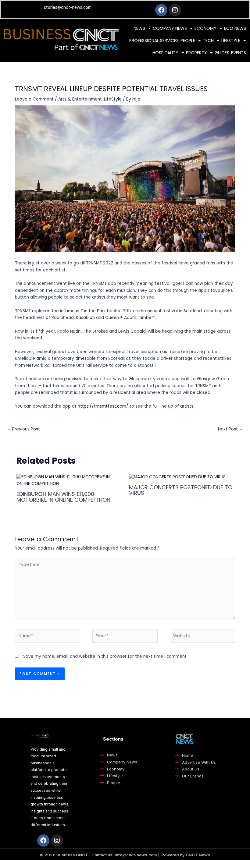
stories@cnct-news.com (67, 7)
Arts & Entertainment (80, 99)
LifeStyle (113, 99)
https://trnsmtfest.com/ (103, 406)
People (187, 40)
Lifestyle (230, 40)
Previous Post (23, 429)
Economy (205, 28)
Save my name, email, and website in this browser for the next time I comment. (105, 656)
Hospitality (165, 53)
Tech (208, 40)
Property (196, 53)
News (139, 28)
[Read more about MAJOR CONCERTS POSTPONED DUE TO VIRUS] (177, 477)
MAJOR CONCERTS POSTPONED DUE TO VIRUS (180, 490)
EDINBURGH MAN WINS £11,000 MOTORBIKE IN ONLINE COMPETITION (63, 496)
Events (238, 53)
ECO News (235, 28)
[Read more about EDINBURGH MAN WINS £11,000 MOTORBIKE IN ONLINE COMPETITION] (68, 480)
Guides (222, 53)
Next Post (230, 429)
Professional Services (154, 40)
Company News (170, 28)
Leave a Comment (34, 99)
